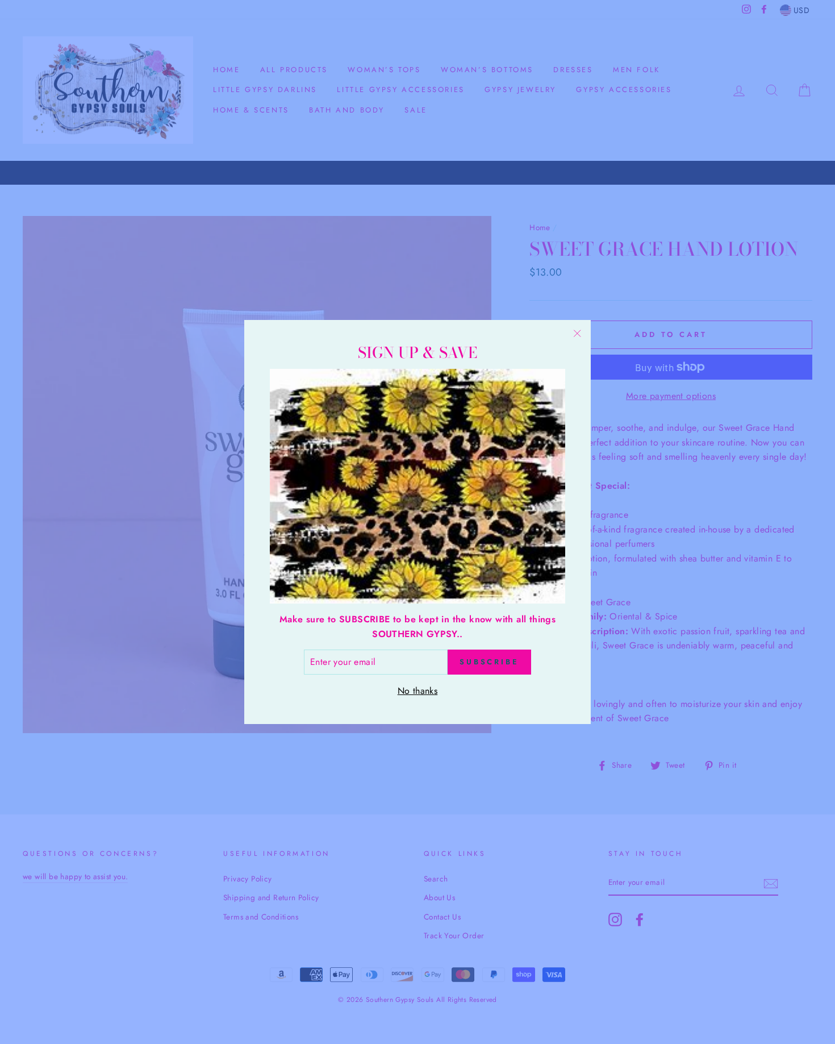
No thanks (418, 690)
